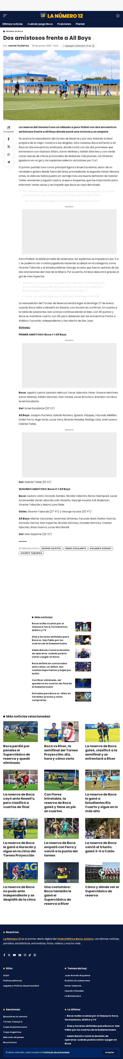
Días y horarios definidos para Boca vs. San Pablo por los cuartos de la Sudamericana (50, 640)
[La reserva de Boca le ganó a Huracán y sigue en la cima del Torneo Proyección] (20, 828)
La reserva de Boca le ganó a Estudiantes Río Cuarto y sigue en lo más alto (101, 802)
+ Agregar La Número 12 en (77, 45)
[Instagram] (25, 955)
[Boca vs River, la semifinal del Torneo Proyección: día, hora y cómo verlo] (61, 731)
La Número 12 (12, 939)
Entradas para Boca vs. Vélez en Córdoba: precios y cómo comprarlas (51, 697)
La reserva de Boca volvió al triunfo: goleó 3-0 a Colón (100, 847)
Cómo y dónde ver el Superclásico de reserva (102, 891)
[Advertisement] (61, 5)
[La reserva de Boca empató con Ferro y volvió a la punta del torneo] (61, 828)
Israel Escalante (75, 548)
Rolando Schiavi (100, 548)
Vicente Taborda (31, 553)
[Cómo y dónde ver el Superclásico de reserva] (102, 872)
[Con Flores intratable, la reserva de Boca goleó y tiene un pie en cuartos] (61, 780)
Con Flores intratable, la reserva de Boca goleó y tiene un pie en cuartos (60, 802)
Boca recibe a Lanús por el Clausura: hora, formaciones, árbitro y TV (50, 627)
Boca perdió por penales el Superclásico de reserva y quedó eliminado (16, 754)
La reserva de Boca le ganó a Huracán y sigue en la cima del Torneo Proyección (19, 849)
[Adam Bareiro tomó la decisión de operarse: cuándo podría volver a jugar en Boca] (83, 653)
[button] (109, 1052)
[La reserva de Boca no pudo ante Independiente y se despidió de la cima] (20, 872)
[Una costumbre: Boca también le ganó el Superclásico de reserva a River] (61, 872)
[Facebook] (4, 955)
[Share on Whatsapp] (8, 154)
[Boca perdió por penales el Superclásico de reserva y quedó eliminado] (20, 731)
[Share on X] (8, 147)
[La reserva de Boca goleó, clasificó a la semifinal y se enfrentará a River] (102, 731)
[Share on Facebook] (8, 139)
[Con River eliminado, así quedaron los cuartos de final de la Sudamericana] (83, 683)
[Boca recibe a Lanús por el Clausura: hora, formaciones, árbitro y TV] (83, 626)
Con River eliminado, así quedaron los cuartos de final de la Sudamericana (52, 683)
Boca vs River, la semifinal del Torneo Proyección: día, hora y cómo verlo (61, 752)
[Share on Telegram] (8, 162)
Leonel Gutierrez (18, 45)
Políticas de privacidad (56, 1052)
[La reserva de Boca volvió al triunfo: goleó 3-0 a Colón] (102, 828)
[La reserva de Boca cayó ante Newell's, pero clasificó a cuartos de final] (20, 780)
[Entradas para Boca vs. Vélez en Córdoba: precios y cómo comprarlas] (83, 696)
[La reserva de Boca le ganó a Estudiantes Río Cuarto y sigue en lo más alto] (102, 780)
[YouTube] (14, 955)
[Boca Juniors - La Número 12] (61, 15)
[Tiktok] (29, 955)
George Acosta (51, 548)
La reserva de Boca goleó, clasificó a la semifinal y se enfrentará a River (101, 752)
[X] (9, 955)
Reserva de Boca (14, 31)
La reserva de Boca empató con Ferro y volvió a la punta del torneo (61, 849)
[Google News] (20, 955)
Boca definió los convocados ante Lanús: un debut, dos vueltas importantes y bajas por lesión (51, 668)
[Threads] (35, 955)
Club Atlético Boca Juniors (75, 939)
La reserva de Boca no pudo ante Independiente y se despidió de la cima (19, 893)
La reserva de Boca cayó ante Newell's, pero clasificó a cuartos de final (19, 800)
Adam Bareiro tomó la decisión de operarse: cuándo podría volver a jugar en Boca (51, 653)
